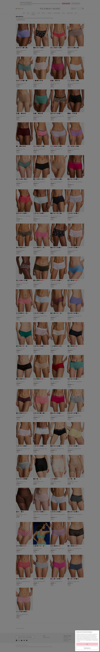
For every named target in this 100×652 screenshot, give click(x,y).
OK (87, 644)
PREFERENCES (87, 648)
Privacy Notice (88, 639)
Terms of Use (95, 639)
